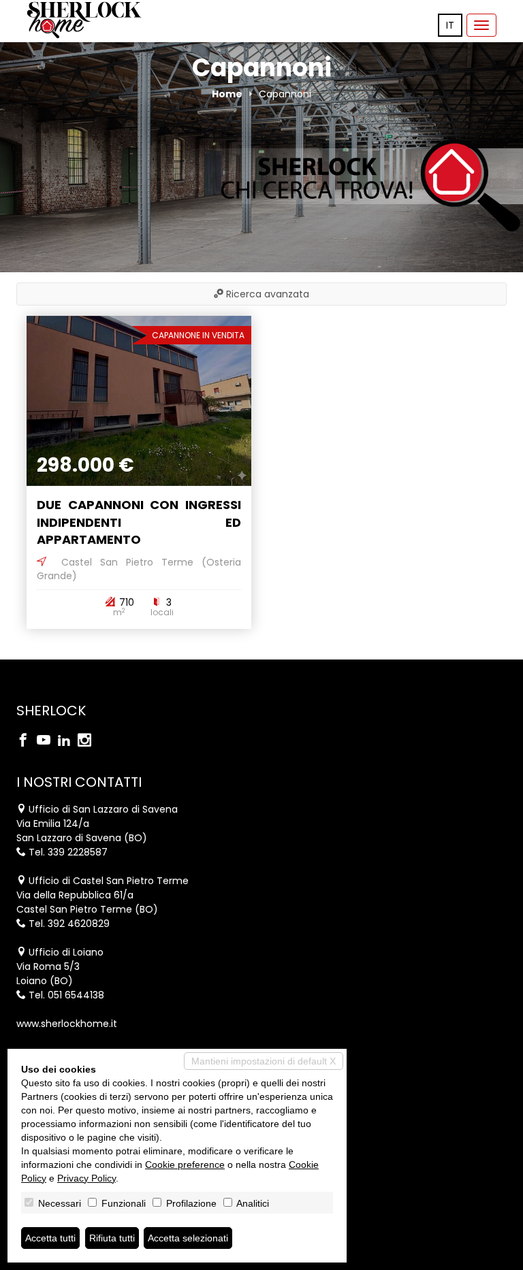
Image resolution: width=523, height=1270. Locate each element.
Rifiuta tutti (112, 1238)
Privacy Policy (86, 1178)
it (450, 25)
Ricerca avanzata (266, 294)
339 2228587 (78, 852)
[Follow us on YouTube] (47, 741)
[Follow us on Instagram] (88, 741)
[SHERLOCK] (84, 20)
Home (227, 94)
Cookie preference (185, 1164)
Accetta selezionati (188, 1238)
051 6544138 (76, 995)
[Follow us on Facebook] (26, 741)
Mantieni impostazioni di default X (263, 1061)
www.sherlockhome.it (66, 1023)
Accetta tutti (50, 1238)
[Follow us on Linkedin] (67, 741)
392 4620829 (79, 923)
